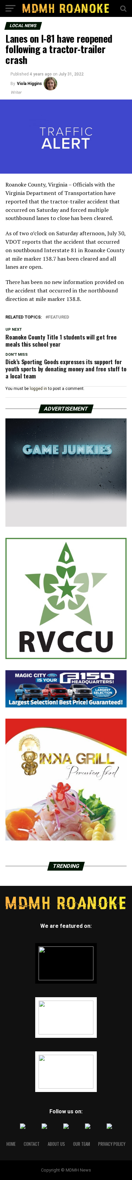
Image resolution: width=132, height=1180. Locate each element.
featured (58, 317)
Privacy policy (111, 1144)
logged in (38, 388)
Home (11, 1144)
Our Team (81, 1144)
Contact (32, 1144)
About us (56, 1144)
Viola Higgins (29, 83)
